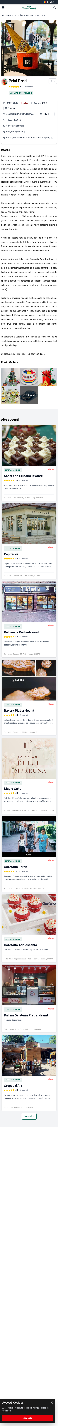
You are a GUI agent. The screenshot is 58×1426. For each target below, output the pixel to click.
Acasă (8, 15)
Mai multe (29, 1116)
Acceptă (27, 1418)
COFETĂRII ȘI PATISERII (24, 15)
